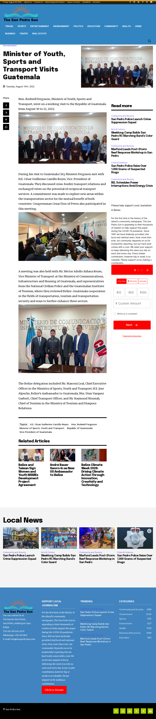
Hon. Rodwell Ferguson (84, 424)
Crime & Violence (119, 162)
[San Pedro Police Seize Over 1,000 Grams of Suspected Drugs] (135, 538)
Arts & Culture (118, 129)
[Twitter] (147, 2)
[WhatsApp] (6, 127)
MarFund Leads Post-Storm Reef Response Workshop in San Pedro (131, 152)
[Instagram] (134, 2)
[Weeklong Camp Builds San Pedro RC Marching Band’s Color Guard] (59, 538)
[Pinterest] (143, 2)
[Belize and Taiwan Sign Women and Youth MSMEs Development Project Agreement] (31, 455)
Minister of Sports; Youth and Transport (42, 428)
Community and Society (122, 116)
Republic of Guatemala (79, 428)
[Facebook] (130, 2)
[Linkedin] (138, 2)
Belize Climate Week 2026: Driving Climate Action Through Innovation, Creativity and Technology (92, 475)
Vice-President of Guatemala (36, 431)
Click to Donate (54, 689)
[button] (149, 40)
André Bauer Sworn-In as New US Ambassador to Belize (62, 470)
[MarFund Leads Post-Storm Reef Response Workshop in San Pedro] (97, 538)
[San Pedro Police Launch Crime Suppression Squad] (21, 538)
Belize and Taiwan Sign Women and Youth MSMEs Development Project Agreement (28, 475)
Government (10, 45)
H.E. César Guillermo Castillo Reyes (49, 424)
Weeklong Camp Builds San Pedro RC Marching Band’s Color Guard (131, 136)
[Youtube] (151, 2)
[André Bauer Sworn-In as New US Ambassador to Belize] (62, 455)
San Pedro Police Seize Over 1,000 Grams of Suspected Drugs (128, 169)
